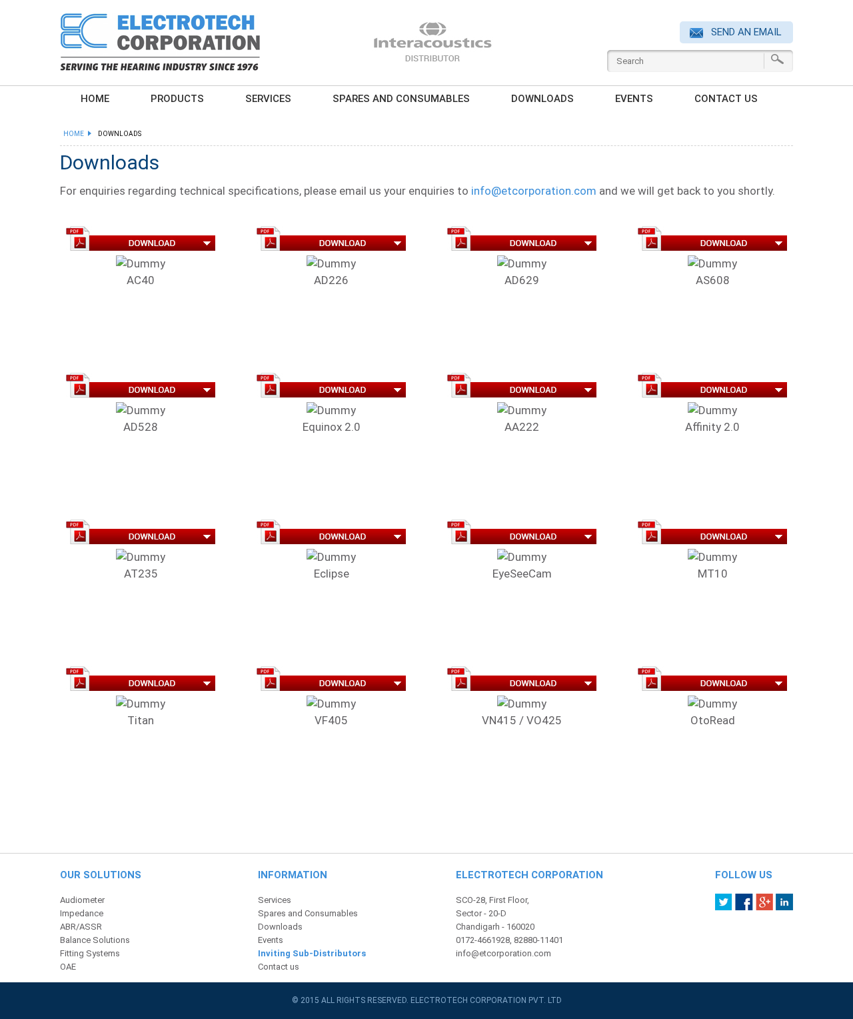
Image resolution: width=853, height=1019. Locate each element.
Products (177, 99)
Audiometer (82, 900)
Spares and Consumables (401, 99)
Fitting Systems (90, 953)
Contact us (726, 99)
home (95, 99)
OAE (68, 967)
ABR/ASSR (81, 927)
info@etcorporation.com (533, 190)
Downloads (542, 99)
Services (268, 99)
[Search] (777, 59)
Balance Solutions (95, 940)
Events (634, 99)
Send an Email (745, 32)
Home (75, 133)
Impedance (81, 913)
